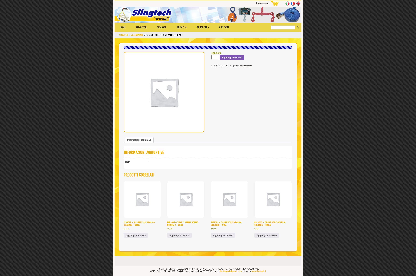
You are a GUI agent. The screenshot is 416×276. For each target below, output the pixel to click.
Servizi (181, 27)
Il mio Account (262, 3)
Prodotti (202, 27)
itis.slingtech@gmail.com (231, 271)
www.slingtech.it (259, 271)
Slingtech (141, 27)
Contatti (224, 27)
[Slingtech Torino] (208, 15)
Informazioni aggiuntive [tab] (139, 139)
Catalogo (162, 27)
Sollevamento (245, 65)
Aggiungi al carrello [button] (136, 235)
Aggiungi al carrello (232, 57)
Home (123, 27)
